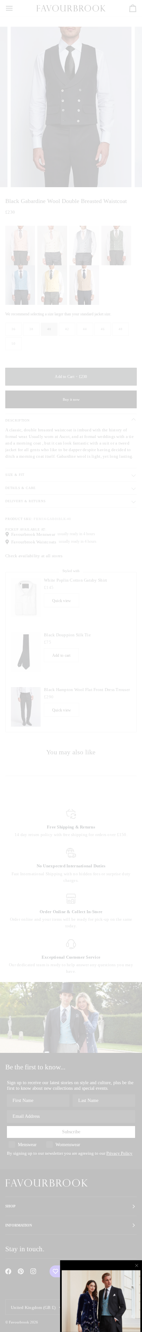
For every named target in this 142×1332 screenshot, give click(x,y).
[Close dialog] (137, 1265)
